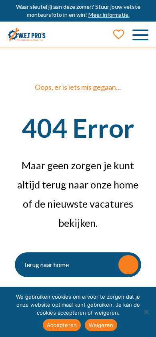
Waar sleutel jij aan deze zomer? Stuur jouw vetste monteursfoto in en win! (78, 10)
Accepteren (62, 325)
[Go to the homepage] (27, 35)
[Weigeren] (146, 312)
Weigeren (101, 325)
